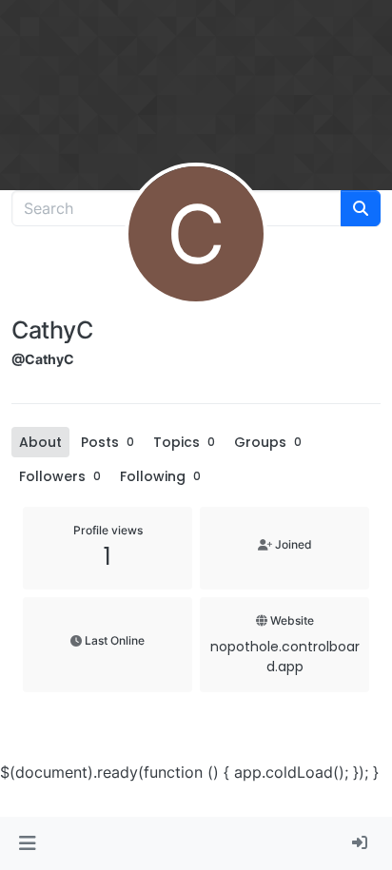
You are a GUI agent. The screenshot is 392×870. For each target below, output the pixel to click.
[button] (27, 843)
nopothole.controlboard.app (285, 656)
